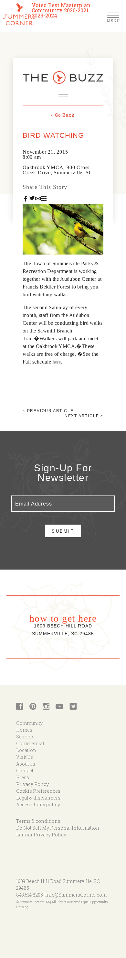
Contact (24, 770)
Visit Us (24, 757)
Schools (25, 737)
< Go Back (63, 115)
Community (29, 723)
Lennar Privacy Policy (41, 835)
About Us (25, 764)
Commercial (30, 743)
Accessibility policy (38, 804)
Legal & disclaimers (38, 798)
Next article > (84, 416)
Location (26, 750)
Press (22, 777)
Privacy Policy (32, 784)
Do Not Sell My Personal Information (57, 828)
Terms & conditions (38, 821)
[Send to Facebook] (26, 198)
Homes (24, 730)
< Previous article (48, 410)
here (57, 362)
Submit (63, 531)
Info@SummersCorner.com (76, 895)
